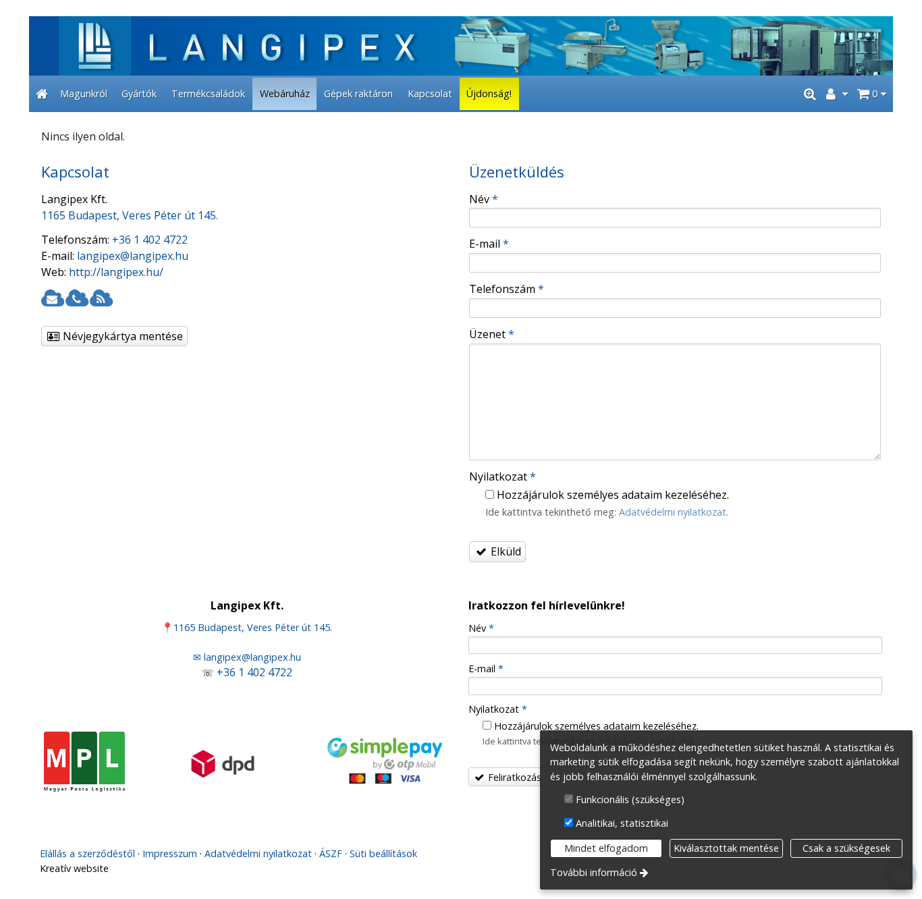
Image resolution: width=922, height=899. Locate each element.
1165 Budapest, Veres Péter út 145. (129, 215)
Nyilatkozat (502, 476)
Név (483, 199)
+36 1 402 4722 (150, 239)
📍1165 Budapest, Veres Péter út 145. (246, 627)
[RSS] (100, 299)
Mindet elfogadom (606, 848)
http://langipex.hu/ (116, 272)
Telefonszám (506, 288)
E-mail (489, 243)
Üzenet (491, 334)
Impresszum (169, 853)
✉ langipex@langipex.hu (247, 657)
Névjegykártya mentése (121, 336)
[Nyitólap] (461, 46)
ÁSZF (330, 853)
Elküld (504, 551)
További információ (593, 872)
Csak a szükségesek (846, 848)
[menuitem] (42, 94)
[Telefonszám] (76, 299)
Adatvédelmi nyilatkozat (672, 512)
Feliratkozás (513, 777)
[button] (871, 94)
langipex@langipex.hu (132, 255)
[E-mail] (52, 299)
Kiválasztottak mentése (726, 848)
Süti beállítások (383, 853)
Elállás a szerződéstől (87, 853)
